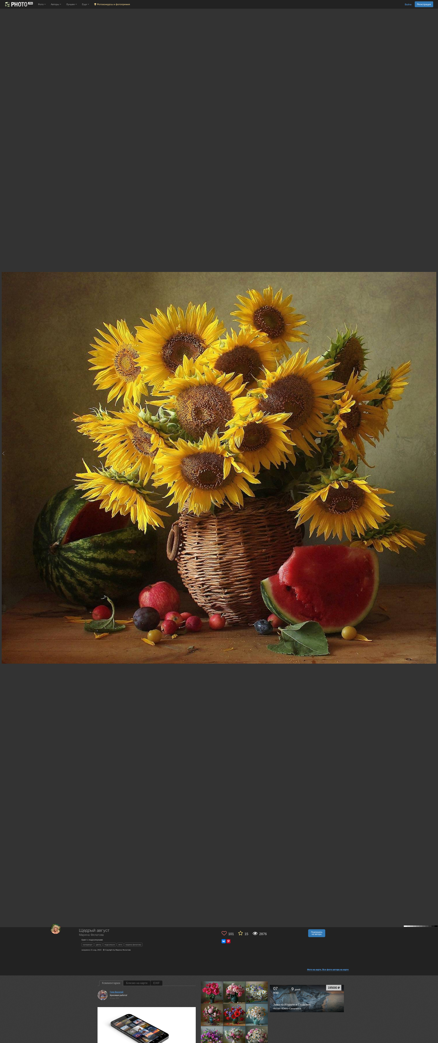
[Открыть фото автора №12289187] (234, 1037)
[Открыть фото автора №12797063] (234, 992)
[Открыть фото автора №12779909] (257, 992)
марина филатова (133, 945)
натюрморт (87, 945)
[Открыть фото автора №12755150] (212, 1015)
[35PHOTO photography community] (18, 4)
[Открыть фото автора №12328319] (212, 1037)
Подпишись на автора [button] (316, 933)
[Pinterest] (228, 941)
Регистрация (424, 4)
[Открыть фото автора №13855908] (212, 992)
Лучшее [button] (70, 4)
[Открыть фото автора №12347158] (257, 1015)
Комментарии (111, 983)
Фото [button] (41, 4)
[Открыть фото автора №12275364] (257, 1037)
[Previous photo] (3, 453)
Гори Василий (116, 992)
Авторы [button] (55, 4)
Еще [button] (85, 4)
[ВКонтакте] (224, 941)
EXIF (156, 983)
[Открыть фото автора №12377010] (234, 1015)
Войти (408, 4)
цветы (98, 945)
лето (120, 945)
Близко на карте (136, 983)
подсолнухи (110, 945)
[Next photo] (434, 453)
